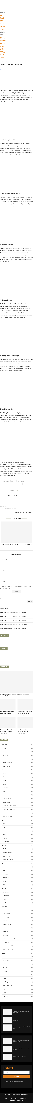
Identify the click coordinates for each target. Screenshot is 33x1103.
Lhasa (18, 784)
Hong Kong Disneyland (18, 809)
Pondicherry (18, 841)
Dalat (18, 978)
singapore (11, 484)
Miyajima (18, 874)
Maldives (2, 23)
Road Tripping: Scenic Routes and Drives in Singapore (16, 545)
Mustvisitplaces (21, 481)
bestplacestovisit (5, 481)
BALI (18, 849)
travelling (25, 484)
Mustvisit (13, 481)
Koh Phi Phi (18, 960)
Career (16, 1098)
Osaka (18, 881)
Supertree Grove (18, 924)
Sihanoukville (18, 766)
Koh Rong (18, 755)
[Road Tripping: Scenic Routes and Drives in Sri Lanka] (25, 704)
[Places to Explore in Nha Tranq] (7, 1057)
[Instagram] (18, 641)
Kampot (18, 751)
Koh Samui (18, 964)
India (1, 15)
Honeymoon (2, 12)
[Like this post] (18, 490)
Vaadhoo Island (18, 903)
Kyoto (18, 870)
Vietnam (2, 31)
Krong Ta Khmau (18, 762)
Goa (18, 827)
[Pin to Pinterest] (23, 490)
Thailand (2, 29)
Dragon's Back (18, 802)
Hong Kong (2, 17)
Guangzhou (18, 777)
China (1, 21)
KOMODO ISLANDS (18, 859)
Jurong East (18, 917)
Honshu (18, 867)
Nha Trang (18, 996)
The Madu (18, 935)
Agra (18, 823)
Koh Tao (18, 967)
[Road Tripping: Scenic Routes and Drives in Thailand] (8, 704)
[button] (16, 35)
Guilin (18, 780)
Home (1, 11)
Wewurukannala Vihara (18, 946)
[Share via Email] (24, 490)
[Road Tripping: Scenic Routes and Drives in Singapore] (16, 532)
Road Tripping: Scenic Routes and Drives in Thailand (13, 616)
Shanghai (18, 787)
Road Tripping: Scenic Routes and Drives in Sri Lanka (13, 620)
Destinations (3, 14)
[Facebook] (15, 641)
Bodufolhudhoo (18, 892)
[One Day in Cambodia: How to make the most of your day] (7, 1041)
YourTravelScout (8, 66)
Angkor (18, 748)
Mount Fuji (18, 877)
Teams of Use (20, 1100)
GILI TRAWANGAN (18, 856)
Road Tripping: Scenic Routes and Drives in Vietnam (13, 612)
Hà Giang (18, 982)
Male (18, 899)
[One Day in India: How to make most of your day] (7, 1049)
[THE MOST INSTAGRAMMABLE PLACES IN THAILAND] (7, 1020)
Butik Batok (18, 910)
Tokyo (18, 885)
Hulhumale (18, 895)
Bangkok (18, 957)
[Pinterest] (11, 1084)
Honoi (18, 992)
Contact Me (2, 32)
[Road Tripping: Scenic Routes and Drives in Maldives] (25, 722)
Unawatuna (18, 942)
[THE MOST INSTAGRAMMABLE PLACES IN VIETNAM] (7, 1012)
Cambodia (2, 20)
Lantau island (18, 813)
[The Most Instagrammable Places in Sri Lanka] (7, 1027)
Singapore (2, 26)
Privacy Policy (23, 1098)
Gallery (2, 34)
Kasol (18, 831)
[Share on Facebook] (20, 490)
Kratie (18, 759)
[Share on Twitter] (21, 490)
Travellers (18, 484)
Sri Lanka (2, 28)
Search (2, 598)
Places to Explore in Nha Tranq (19, 1056)
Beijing (18, 773)
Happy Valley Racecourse (18, 805)
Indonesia (2, 18)
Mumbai (18, 838)
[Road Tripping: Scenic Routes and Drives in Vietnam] (16, 682)
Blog (11, 1098)
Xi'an (18, 791)
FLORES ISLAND (18, 852)
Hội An (18, 989)
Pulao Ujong (3, 484)
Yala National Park (18, 949)
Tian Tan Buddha (18, 816)
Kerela (18, 834)
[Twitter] (7, 1084)
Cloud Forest (18, 913)
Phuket (18, 971)
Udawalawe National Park (18, 939)
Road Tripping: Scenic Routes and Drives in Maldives (13, 628)
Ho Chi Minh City (18, 985)
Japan (1, 25)
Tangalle (18, 931)
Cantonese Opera (18, 798)
